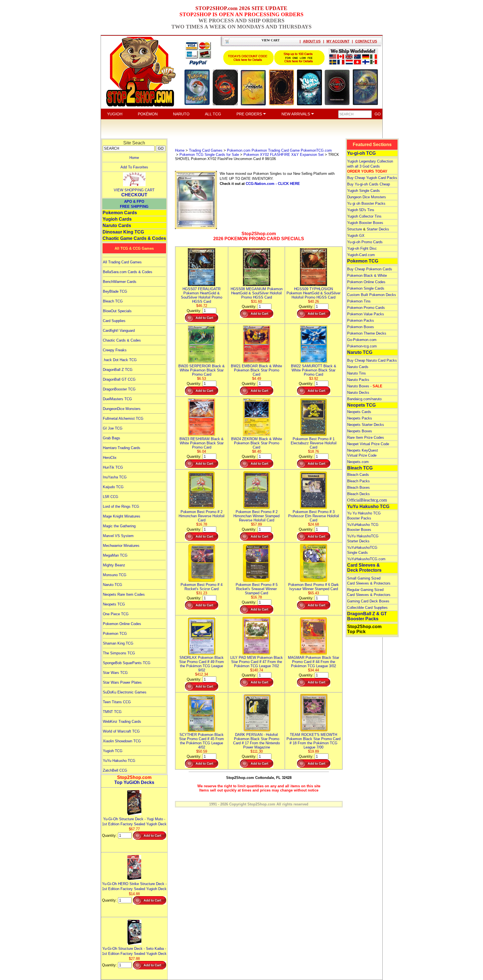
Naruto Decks (358, 392)
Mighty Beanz (114, 565)
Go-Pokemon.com (362, 340)
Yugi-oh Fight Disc (362, 248)
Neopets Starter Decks (365, 425)
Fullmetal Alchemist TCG (123, 418)
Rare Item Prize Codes (365, 437)
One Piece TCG (116, 614)
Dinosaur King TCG (123, 232)
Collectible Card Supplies (367, 607)
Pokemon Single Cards (365, 288)
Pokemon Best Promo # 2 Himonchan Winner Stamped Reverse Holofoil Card (256, 516)
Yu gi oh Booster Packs (366, 203)
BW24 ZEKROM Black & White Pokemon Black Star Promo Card (256, 443)
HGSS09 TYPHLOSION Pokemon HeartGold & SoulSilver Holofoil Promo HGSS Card (313, 293)
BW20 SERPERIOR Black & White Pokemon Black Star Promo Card (201, 370)
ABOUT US (312, 41)
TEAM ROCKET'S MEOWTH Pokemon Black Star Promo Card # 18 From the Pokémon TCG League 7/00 (313, 741)
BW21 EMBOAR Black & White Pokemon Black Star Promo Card (256, 370)
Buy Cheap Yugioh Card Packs (372, 178)
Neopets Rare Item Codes (124, 594)
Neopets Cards (359, 412)
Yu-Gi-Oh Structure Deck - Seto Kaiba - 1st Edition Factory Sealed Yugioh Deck (134, 951)
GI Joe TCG (112, 428)
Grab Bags (111, 438)
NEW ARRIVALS (296, 114)
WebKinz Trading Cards (122, 721)
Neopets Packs (359, 418)
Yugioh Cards (117, 219)
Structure (354, 229)
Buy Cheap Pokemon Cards (369, 269)
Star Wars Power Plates (122, 682)
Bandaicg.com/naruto (364, 399)
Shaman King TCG (118, 643)
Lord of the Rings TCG (121, 506)
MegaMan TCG (115, 555)
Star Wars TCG (115, 673)
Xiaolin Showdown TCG (122, 741)
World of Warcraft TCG (121, 731)
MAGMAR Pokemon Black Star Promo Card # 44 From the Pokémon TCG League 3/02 (313, 661)
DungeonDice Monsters (122, 409)
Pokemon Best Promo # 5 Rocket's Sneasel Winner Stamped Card (257, 589)
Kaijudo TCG (113, 487)
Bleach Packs (358, 481)
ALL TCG (213, 114)
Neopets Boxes (359, 431)
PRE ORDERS (249, 114)
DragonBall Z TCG (117, 370)
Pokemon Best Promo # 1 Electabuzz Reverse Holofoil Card (314, 443)
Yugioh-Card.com (361, 255)
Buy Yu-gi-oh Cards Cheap (368, 184)
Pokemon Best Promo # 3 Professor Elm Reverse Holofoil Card (313, 516)
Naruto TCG (112, 585)
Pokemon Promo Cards (366, 308)
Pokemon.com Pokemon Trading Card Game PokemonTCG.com (279, 150)
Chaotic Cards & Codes (122, 340)
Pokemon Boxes (360, 327)
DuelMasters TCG (117, 399)
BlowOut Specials (117, 311)
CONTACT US (366, 41)
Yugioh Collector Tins (364, 216)
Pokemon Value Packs (365, 314)
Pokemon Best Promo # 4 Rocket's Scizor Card (201, 587)
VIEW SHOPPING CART (134, 190)
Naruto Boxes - (364, 386)
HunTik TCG (113, 467)
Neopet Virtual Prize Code (368, 444)
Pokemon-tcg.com (362, 346)
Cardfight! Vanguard (119, 330)
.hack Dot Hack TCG (120, 360)
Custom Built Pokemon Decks (371, 295)
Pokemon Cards (120, 212)
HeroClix (110, 458)
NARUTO (181, 114)
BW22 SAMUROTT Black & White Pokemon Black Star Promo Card (313, 370)
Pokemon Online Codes (122, 624)
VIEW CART (271, 40)
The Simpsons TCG (119, 653)
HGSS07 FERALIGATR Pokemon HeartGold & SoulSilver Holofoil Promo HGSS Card (201, 295)
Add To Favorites (134, 167)
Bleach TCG (113, 301)
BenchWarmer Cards (119, 282)
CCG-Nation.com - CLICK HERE (273, 184)
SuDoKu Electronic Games (124, 692)
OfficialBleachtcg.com (367, 500)
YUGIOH (114, 114)
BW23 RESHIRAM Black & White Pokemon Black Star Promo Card (201, 443)
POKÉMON (148, 114)
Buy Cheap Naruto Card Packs (372, 360)
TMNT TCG (112, 712)
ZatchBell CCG (115, 770)
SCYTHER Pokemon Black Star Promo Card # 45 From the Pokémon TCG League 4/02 (201, 741)
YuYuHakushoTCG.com (366, 559)
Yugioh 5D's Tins (360, 210)
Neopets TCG (114, 604)
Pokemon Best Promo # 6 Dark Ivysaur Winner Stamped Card (313, 587)
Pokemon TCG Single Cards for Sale (209, 154)
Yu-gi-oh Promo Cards (365, 242)
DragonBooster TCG (119, 389)
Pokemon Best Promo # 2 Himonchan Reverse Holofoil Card (201, 516)
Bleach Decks (358, 494)
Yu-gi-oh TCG (361, 153)
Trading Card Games (205, 150)
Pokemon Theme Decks (366, 333)
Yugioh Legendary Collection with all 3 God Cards (370, 166)
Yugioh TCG (112, 751)
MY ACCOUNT (337, 41)
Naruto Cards (117, 225)
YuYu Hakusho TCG (119, 761)
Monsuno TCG (114, 575)
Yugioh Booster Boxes (365, 223)
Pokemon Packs (360, 320)
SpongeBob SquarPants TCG (126, 663)
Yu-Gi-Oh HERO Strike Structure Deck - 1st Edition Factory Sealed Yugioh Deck (134, 886)
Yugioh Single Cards (363, 191)
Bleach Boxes (358, 487)
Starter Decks (378, 229)
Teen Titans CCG (117, 702)
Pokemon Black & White (367, 275)
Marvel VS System (118, 536)
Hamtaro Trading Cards (121, 448)
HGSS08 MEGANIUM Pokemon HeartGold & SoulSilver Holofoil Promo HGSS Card (257, 293)
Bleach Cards (358, 475)
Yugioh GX (355, 235)
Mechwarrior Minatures (121, 545)
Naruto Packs (358, 380)
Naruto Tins (356, 373)
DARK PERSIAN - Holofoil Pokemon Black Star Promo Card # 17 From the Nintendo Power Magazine (256, 741)
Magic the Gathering (119, 526)
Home (134, 158)
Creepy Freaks (115, 350)
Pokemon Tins (359, 301)
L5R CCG (110, 497)
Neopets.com (358, 462)
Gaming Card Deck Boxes (368, 601)
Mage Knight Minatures (121, 516)
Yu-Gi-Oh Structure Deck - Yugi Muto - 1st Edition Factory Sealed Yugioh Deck (134, 821)
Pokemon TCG (115, 633)
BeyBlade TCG (115, 291)
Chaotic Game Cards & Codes (134, 238)
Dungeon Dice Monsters (366, 197)
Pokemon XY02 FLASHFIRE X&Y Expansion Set (283, 154)
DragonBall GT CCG (119, 379)
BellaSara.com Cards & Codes (127, 272)
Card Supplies (114, 321)
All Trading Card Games (122, 262)
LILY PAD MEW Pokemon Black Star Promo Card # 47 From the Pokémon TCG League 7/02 (256, 661)
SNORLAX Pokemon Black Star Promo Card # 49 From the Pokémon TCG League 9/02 (201, 663)
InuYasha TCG (115, 477)
